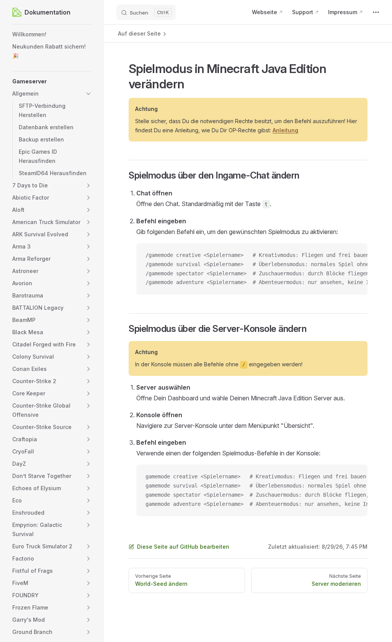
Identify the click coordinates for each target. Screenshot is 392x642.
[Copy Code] (355, 255)
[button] (52, 81)
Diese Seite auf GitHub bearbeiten (183, 546)
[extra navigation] (376, 12)
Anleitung (285, 130)
